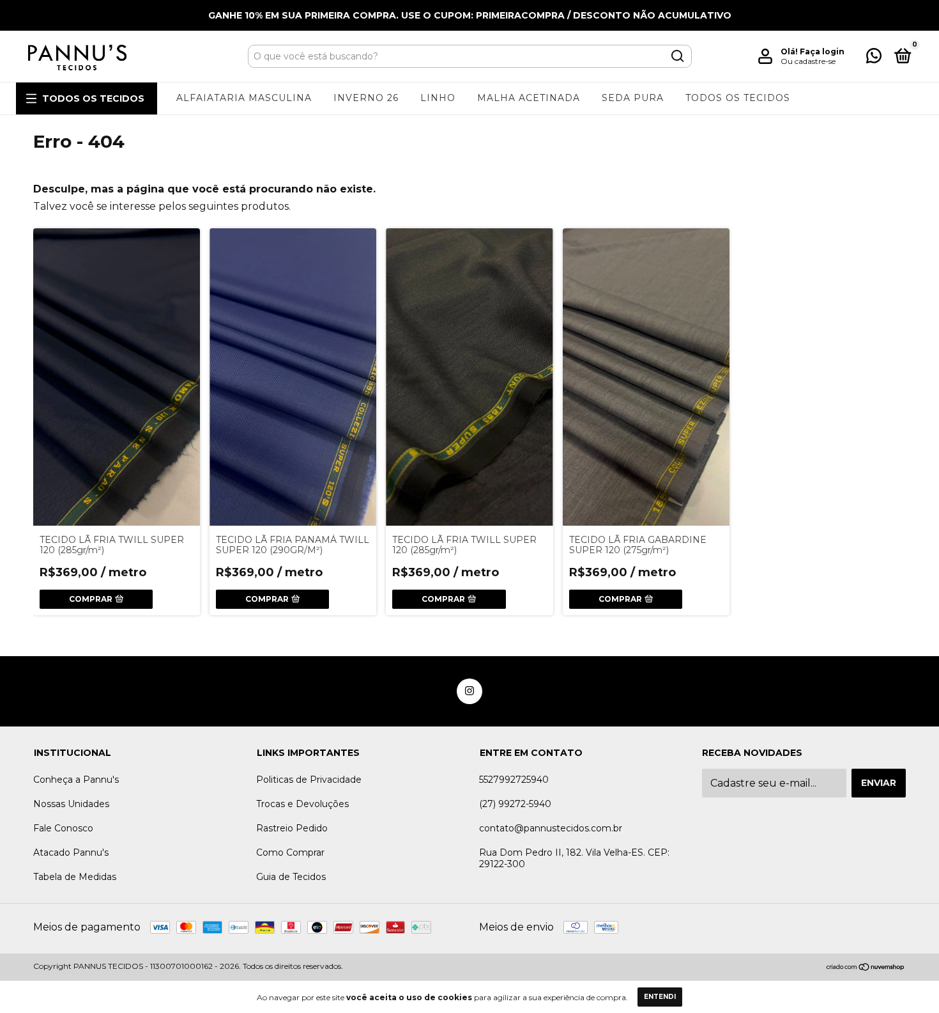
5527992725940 (514, 779)
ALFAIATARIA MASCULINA (244, 98)
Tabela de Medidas (74, 877)
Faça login (822, 51)
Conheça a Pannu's (76, 779)
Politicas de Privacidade (309, 779)
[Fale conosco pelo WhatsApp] (874, 58)
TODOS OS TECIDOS (93, 98)
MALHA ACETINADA (528, 98)
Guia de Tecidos (291, 877)
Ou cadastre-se (808, 61)
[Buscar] (676, 56)
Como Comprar (290, 852)
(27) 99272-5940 (515, 804)
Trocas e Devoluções (302, 804)
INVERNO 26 (366, 98)
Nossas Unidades (71, 804)
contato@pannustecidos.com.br (550, 828)
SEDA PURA (633, 98)
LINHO (437, 98)
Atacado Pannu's (71, 852)
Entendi (660, 997)
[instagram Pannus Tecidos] (469, 691)
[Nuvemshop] (866, 968)
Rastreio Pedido (292, 828)
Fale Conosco (63, 828)
